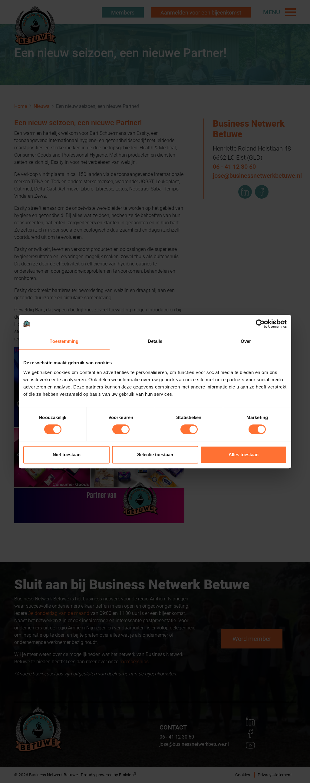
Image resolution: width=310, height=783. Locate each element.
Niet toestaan (67, 454)
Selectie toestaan (155, 454)
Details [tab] (155, 341)
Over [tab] (246, 341)
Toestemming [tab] (64, 341)
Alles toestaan (244, 454)
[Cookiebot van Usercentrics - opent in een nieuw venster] (260, 323)
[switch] (121, 429)
